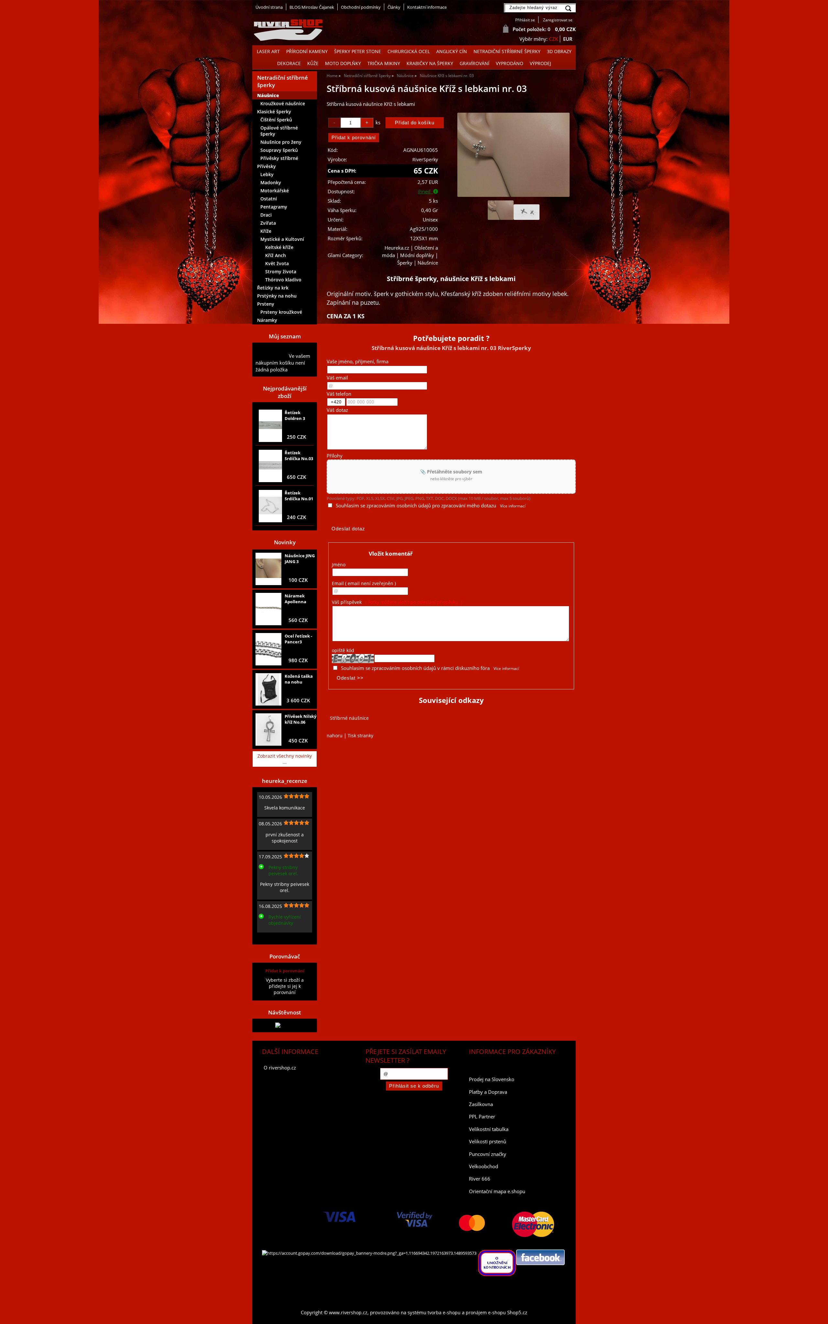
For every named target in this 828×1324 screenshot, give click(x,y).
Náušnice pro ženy (280, 142)
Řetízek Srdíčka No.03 (299, 455)
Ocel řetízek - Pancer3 (298, 639)
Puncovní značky (487, 1154)
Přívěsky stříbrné (279, 158)
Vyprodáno (509, 63)
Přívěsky (266, 166)
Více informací (513, 506)
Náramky (267, 320)
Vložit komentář (391, 553)
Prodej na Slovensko (491, 1079)
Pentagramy (273, 207)
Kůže (313, 63)
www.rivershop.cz (348, 1312)
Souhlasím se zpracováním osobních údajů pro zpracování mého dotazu (416, 505)
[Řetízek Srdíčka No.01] (270, 506)
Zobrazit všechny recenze (283, 937)
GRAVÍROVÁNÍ (474, 63)
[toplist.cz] (284, 1025)
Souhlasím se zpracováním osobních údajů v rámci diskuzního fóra (415, 668)
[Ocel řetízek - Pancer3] (268, 649)
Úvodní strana (269, 7)
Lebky (267, 174)
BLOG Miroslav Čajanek (311, 7)
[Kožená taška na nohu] (268, 689)
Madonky (270, 182)
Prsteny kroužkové (281, 312)
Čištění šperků (276, 120)
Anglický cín (451, 51)
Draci (266, 215)
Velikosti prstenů (487, 1141)
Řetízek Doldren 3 (295, 415)
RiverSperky (425, 159)
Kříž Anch (275, 255)
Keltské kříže (279, 247)
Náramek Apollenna (295, 599)
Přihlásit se (525, 20)
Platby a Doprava (488, 1092)
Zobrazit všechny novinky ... (284, 759)
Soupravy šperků (279, 150)
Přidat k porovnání (284, 971)
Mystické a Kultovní (282, 239)
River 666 (479, 1178)
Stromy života (280, 271)
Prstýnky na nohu (277, 296)
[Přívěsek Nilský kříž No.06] (268, 729)
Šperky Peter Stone (357, 51)
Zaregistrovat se (557, 20)
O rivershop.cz (280, 1067)
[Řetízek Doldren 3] (270, 425)
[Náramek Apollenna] (268, 609)
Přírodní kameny (307, 51)
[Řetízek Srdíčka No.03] (270, 465)
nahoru (335, 735)
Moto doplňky (343, 63)
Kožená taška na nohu (299, 679)
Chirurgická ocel (408, 51)
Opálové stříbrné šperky (279, 131)
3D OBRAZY (559, 51)
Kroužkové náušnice (282, 103)
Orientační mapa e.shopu (497, 1191)
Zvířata (268, 223)
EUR (567, 39)
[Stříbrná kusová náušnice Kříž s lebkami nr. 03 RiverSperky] (513, 155)
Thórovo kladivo (283, 280)
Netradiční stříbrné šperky (507, 51)
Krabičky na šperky (430, 63)
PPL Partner (482, 1116)
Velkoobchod (483, 1166)
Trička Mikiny (383, 63)
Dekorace (289, 63)
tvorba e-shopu (444, 1312)
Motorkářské (274, 190)
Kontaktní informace (427, 7)
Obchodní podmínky (361, 7)
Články (393, 7)
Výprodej (540, 63)
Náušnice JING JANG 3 (300, 558)
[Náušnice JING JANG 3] (268, 569)
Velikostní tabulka (488, 1129)
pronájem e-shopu (486, 1312)
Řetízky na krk (273, 288)
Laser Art (268, 51)
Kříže (265, 231)
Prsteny (265, 304)
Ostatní (268, 199)
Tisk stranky (360, 735)
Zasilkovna (481, 1104)
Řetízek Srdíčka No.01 (299, 496)
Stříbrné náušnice (349, 718)
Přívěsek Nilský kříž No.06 (300, 719)
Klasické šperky (274, 111)
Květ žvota (277, 263)
